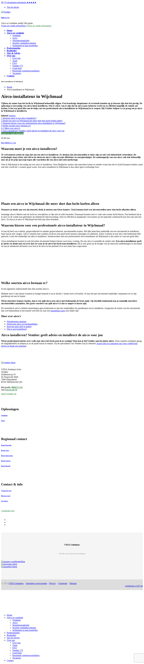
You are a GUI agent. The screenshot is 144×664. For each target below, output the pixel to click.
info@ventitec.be (8, 394)
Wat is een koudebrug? (17, 329)
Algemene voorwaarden (36, 583)
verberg (12, 115)
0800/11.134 (5, 17)
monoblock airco (58, 311)
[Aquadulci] (72, 566)
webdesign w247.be (134, 586)
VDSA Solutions (15, 583)
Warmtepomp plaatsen (16, 321)
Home (9, 87)
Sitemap (73, 583)
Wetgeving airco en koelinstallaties (22, 324)
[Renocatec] (72, 564)
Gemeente (62, 583)
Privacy (52, 583)
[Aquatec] (72, 561)
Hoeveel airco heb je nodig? (19, 326)
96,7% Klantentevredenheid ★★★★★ (18, 2)
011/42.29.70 (11, 390)
